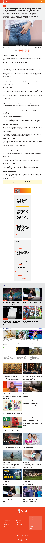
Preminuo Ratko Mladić (21, 267)
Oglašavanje (6, 526)
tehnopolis (5, 319)
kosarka (4, 300)
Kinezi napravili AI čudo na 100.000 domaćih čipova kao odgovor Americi (12, 323)
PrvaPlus (31, 519)
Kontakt (5, 516)
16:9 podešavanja (6, 524)
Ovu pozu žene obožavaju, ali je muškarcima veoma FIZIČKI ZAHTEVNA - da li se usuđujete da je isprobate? (23, 246)
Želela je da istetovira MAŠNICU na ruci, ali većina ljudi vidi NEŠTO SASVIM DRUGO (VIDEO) (23, 272)
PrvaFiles (31, 528)
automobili (25, 300)
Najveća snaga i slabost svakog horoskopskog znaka (23, 234)
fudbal (24, 319)
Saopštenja (18, 522)
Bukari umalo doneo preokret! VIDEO (31, 322)
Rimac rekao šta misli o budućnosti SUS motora (32, 303)
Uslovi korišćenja (19, 518)
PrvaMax (31, 521)
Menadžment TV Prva (7, 520)
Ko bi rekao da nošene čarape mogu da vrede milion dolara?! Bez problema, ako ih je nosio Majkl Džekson (23, 253)
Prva (4, 518)
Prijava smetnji (18, 520)
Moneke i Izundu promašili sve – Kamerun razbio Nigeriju (11, 303)
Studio (5, 522)
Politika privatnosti (19, 524)
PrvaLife (31, 526)
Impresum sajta (18, 516)
